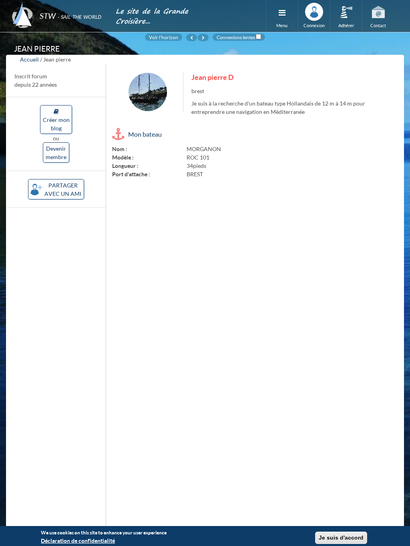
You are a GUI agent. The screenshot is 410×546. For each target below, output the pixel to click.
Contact (378, 25)
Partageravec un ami (62, 189)
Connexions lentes (236, 37)
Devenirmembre (56, 152)
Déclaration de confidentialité (78, 540)
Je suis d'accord (341, 537)
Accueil (29, 59)
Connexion (314, 25)
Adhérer (346, 25)
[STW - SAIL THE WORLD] (59, 5)
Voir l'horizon (163, 37)
